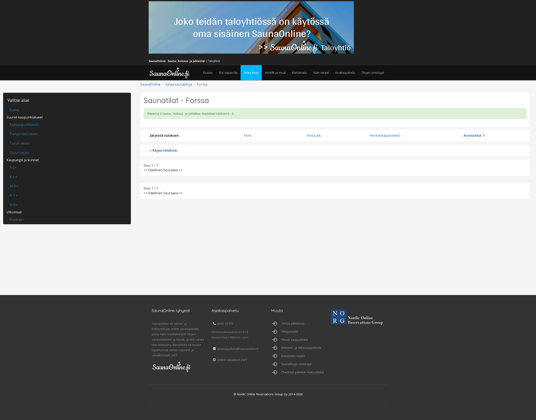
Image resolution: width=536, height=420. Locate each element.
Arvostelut (473, 135)
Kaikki (14, 110)
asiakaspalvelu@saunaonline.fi (237, 349)
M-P (13, 186)
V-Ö (12, 204)
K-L (12, 176)
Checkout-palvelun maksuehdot (302, 372)
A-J (12, 167)
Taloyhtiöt (214, 61)
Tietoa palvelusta (292, 323)
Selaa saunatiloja (178, 84)
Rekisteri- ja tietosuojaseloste (301, 348)
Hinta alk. (314, 135)
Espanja (16, 219)
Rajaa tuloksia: (165, 150)
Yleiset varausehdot (294, 340)
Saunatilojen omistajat (296, 364)
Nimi (247, 135)
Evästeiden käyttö (293, 356)
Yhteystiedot (289, 332)
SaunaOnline (150, 84)
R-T (12, 195)
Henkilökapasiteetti (385, 135)
